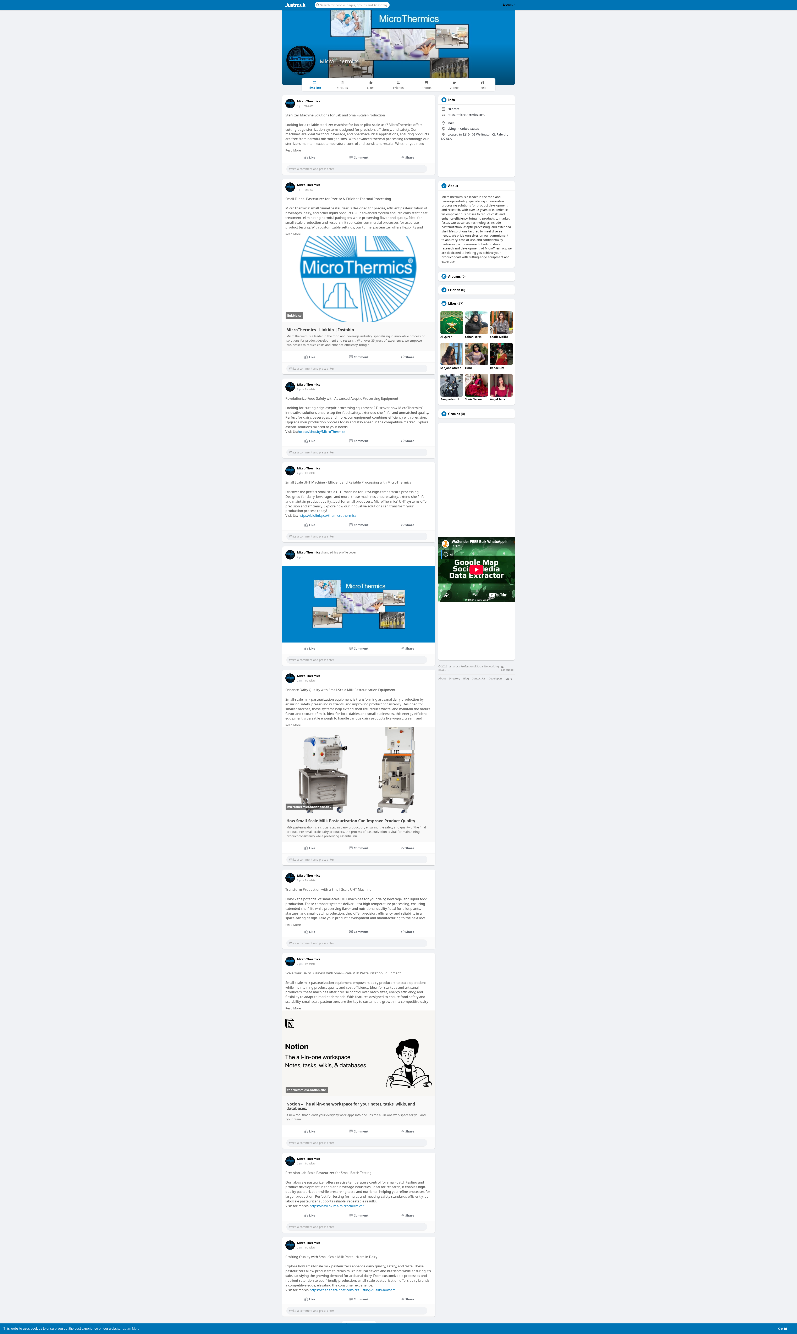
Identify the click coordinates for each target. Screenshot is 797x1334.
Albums (454, 276)
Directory (454, 678)
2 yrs (300, 389)
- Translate (307, 106)
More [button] (509, 678)
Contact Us (478, 678)
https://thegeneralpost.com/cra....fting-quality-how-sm (353, 1290)
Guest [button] (509, 4)
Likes (452, 303)
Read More (293, 150)
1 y (298, 106)
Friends (454, 290)
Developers (495, 678)
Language (507, 669)
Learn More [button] (131, 1328)
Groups (454, 413)
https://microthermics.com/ (466, 115)
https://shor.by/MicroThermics (322, 431)
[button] (352, 4)
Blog (466, 678)
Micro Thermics (339, 61)
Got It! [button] (782, 1328)
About (442, 678)
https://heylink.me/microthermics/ (337, 1206)
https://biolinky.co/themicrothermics (327, 515)
